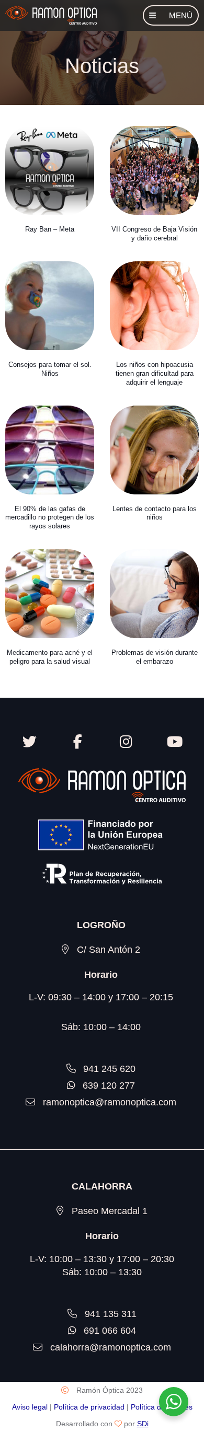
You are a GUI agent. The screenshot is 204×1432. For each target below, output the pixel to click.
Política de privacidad (89, 1407)
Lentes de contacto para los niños (154, 513)
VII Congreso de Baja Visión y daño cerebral (154, 233)
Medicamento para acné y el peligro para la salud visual (50, 657)
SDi (143, 1423)
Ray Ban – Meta (49, 229)
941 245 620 (109, 1069)
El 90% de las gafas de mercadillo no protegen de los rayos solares (49, 517)
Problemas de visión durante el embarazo (154, 657)
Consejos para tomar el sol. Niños (50, 369)
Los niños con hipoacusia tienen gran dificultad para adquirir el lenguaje (155, 373)
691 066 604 (110, 1330)
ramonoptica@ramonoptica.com (109, 1102)
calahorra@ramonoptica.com (110, 1347)
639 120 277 (109, 1085)
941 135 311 (111, 1314)
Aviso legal (30, 1407)
